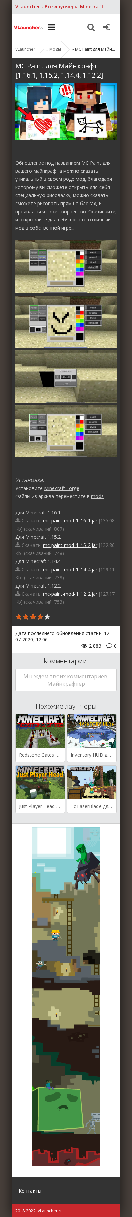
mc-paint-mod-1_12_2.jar (70, 594)
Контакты (30, 1191)
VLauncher (29, 27)
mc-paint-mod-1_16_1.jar (70, 520)
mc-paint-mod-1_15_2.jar (70, 545)
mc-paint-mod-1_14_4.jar (70, 569)
